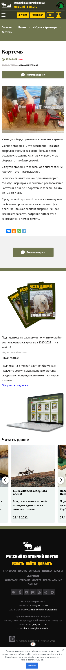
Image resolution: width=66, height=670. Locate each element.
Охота (22, 571)
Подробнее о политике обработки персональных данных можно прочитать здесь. (32, 658)
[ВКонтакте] (8, 231)
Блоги (58, 571)
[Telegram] (24, 231)
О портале (11, 580)
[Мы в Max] (52, 594)
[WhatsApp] (19, 231)
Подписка (37, 15)
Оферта (36, 580)
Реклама (24, 580)
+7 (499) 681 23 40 (38, 606)
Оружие (34, 571)
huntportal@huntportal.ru (36, 628)
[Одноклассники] (14, 231)
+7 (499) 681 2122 (38, 624)
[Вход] (58, 15)
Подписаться (11, 357)
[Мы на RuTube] (33, 594)
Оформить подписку (15, 385)
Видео (47, 571)
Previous (5, 480)
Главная (9, 571)
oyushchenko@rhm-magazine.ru (41, 610)
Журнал (23, 15)
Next (60, 480)
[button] (32, 655)
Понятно (32, 665)
